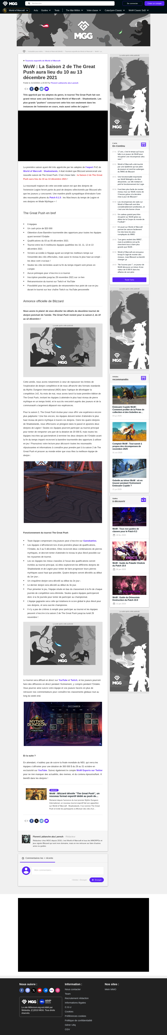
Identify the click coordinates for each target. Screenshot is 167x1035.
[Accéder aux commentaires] (46, 89)
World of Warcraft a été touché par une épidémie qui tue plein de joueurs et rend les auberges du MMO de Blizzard (131, 168)
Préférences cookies (75, 1016)
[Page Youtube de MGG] (39, 990)
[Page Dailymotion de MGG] (45, 990)
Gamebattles (89, 541)
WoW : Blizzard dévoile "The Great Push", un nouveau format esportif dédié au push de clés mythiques (74, 795)
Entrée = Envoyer (80, 880)
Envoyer (98, 880)
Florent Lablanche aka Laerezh (64, 83)
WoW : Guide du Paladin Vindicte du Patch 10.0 (128, 564)
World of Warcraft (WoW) (54, 51)
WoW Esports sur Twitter (89, 770)
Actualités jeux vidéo (35, 51)
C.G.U (68, 1007)
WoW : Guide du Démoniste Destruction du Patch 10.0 (126, 598)
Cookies (69, 1011)
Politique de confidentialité (78, 1020)
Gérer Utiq (70, 1025)
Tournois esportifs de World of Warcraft (78, 51)
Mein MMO (110, 989)
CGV (67, 1029)
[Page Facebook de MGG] (21, 990)
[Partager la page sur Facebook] (31, 89)
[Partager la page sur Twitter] (36, 89)
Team (68, 994)
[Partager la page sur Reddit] (41, 89)
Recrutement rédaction (77, 998)
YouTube (63, 680)
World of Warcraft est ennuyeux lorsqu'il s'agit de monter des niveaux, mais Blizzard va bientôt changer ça (131, 256)
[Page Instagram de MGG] (57, 990)
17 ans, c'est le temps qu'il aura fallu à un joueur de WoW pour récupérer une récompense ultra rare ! (131, 155)
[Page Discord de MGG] (27, 990)
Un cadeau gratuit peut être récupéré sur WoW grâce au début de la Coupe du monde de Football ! (131, 218)
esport (54, 790)
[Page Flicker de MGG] (51, 990)
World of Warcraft (32, 171)
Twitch (74, 680)
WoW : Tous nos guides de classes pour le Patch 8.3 (125, 530)
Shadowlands (51, 171)
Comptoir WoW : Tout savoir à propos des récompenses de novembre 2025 (127, 446)
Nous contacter (73, 989)
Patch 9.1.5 (55, 197)
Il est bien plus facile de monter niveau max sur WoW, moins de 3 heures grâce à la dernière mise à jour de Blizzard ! (131, 193)
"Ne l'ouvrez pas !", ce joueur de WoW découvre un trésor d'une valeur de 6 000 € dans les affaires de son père (131, 268)
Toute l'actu (129, 280)
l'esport (89, 167)
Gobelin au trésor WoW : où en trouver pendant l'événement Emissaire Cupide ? (127, 483)
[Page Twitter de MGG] (33, 990)
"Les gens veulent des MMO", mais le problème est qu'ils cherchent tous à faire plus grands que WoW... (130, 243)
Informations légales (75, 1002)
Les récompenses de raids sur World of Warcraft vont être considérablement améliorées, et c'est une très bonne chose (131, 205)
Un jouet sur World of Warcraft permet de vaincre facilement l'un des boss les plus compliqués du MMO (130, 230)
